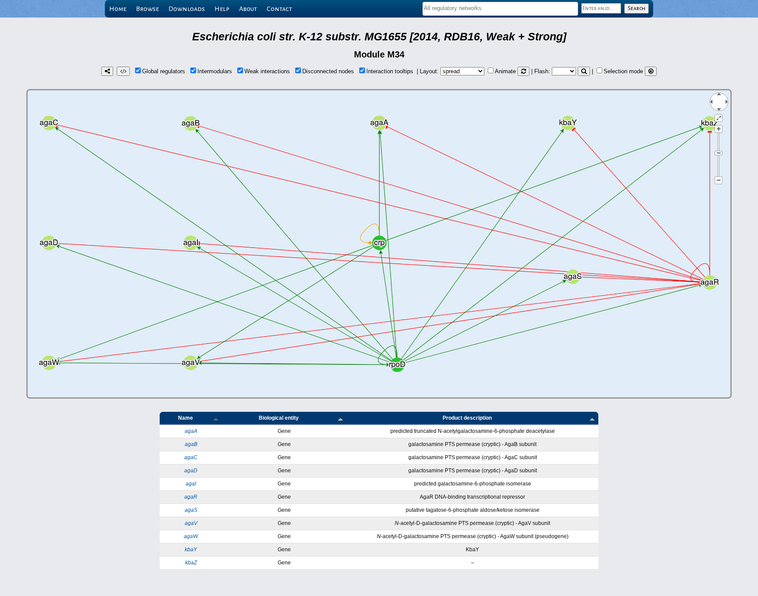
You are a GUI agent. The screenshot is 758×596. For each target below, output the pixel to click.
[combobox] (500, 9)
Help (222, 8)
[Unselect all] (651, 71)
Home (117, 8)
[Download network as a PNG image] (107, 71)
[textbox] (500, 8)
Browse (147, 8)
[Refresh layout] (523, 71)
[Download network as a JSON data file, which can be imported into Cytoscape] (123, 71)
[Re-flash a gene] (584, 71)
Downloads (186, 8)
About (248, 8)
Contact (279, 8)
